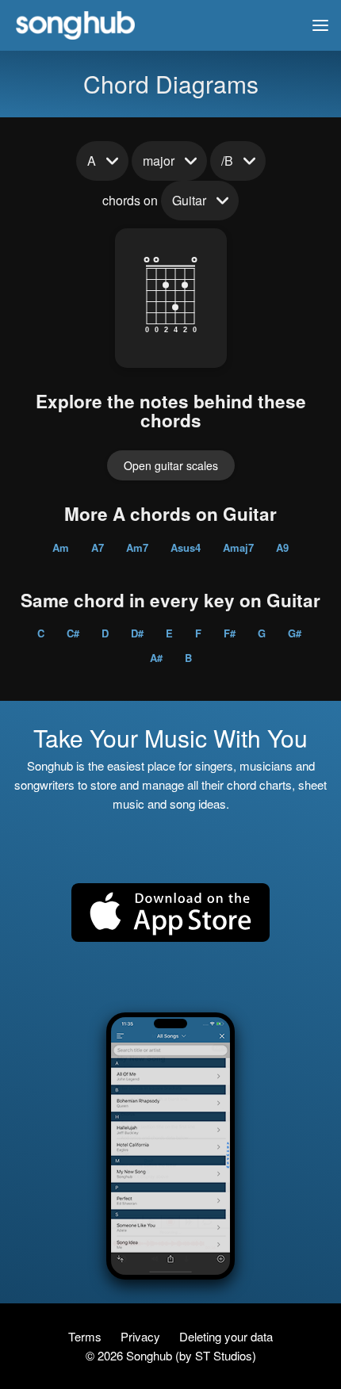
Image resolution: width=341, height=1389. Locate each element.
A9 (282, 547)
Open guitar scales (171, 465)
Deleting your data (226, 1336)
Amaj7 (238, 547)
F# (230, 633)
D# (137, 633)
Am (60, 547)
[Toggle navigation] (320, 25)
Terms (86, 1336)
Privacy (142, 1336)
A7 (97, 547)
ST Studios (223, 1355)
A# (156, 657)
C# (73, 633)
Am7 (137, 547)
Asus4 (185, 547)
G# (294, 633)
